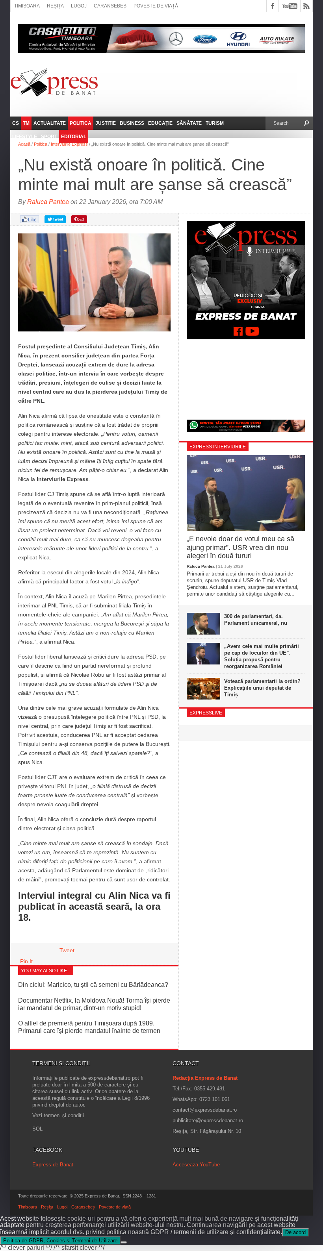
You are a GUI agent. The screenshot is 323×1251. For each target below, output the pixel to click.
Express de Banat (52, 1165)
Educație (160, 123)
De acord (295, 1232)
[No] (124, 1242)
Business (132, 123)
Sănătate (189, 123)
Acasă (24, 144)
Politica (80, 123)
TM (26, 123)
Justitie (105, 123)
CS (15, 123)
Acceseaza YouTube (196, 1165)
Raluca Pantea (48, 201)
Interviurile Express (69, 144)
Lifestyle (24, 136)
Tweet (66, 950)
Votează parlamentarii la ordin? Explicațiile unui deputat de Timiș (262, 688)
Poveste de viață (156, 6)
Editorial (73, 136)
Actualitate (49, 123)
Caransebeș (110, 6)
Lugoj (79, 6)
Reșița (55, 6)
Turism (215, 123)
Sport (49, 136)
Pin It (26, 961)
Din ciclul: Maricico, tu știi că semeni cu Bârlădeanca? (93, 984)
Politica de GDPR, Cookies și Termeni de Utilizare (60, 1241)
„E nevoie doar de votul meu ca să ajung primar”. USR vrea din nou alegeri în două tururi (240, 547)
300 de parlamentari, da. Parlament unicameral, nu (255, 619)
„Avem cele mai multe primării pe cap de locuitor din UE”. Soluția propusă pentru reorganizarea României (261, 656)
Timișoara (27, 6)
